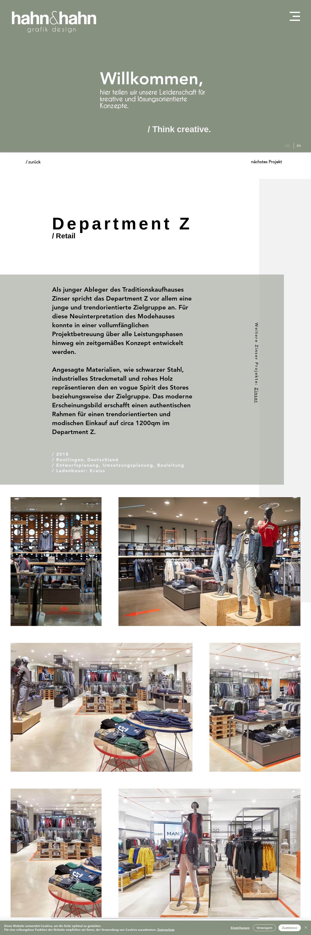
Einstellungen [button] (240, 928)
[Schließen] (305, 928)
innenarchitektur (57, 29)
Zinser (256, 395)
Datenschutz (166, 930)
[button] (295, 16)
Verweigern (264, 928)
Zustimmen (289, 928)
